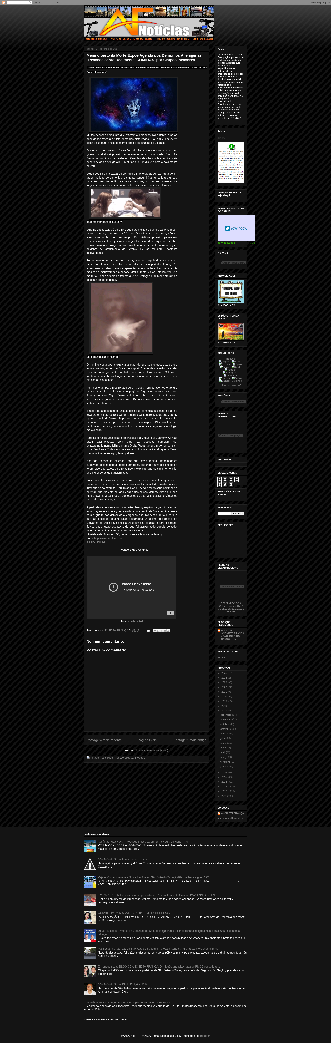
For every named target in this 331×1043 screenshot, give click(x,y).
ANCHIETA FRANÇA (232, 813)
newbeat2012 (136, 621)
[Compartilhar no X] (161, 630)
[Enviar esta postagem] (148, 630)
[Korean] (225, 378)
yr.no (252, 242)
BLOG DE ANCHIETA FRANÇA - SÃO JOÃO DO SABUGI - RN (232, 634)
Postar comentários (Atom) (152, 750)
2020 (224, 696)
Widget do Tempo (236, 228)
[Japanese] (231, 375)
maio (223, 747)
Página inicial (147, 740)
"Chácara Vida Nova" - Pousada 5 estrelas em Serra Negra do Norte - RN (143, 841)
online (221, 657)
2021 (224, 691)
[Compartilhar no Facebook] (165, 630)
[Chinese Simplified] (231, 380)
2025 (224, 673)
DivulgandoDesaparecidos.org (231, 610)
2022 (224, 687)
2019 (224, 701)
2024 (224, 677)
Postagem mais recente (104, 740)
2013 (224, 786)
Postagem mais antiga (190, 740)
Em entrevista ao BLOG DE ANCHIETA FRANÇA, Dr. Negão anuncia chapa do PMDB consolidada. (159, 966)
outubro (225, 724)
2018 (224, 706)
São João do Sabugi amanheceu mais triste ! (125, 859)
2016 (224, 772)
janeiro (224, 766)
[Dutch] (237, 367)
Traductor (231, 358)
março (224, 757)
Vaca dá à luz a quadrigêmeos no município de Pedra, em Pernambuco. (129, 1002)
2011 (224, 795)
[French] (237, 361)
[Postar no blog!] (158, 630)
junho (223, 743)
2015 (224, 777)
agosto (224, 733)
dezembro (226, 714)
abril (223, 752)
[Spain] (238, 364)
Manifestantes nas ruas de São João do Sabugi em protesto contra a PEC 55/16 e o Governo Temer (158, 948)
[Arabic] (237, 378)
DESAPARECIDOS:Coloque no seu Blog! (231, 604)
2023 (224, 682)
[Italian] (225, 367)
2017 (224, 710)
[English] (225, 361)
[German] (225, 364)
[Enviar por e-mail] (155, 630)
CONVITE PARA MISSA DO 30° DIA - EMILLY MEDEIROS (134, 913)
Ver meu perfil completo (230, 818)
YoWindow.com (226, 242)
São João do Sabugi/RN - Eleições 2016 (123, 984)
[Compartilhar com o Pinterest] (168, 630)
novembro (226, 719)
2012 (224, 791)
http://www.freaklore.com (109, 538)
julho (223, 738)
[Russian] (231, 369)
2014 (224, 781)
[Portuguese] (231, 372)
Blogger (205, 1035)
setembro (226, 728)
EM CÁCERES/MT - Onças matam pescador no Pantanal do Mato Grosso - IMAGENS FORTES (156, 895)
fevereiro (225, 761)
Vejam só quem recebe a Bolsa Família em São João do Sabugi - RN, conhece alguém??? (153, 877)
